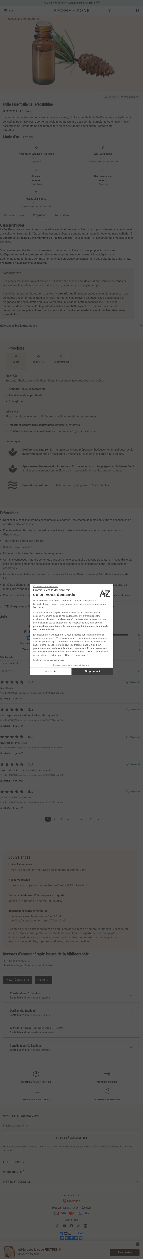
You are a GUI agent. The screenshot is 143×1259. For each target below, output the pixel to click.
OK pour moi (92, 671)
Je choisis (50, 671)
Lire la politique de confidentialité (49, 660)
